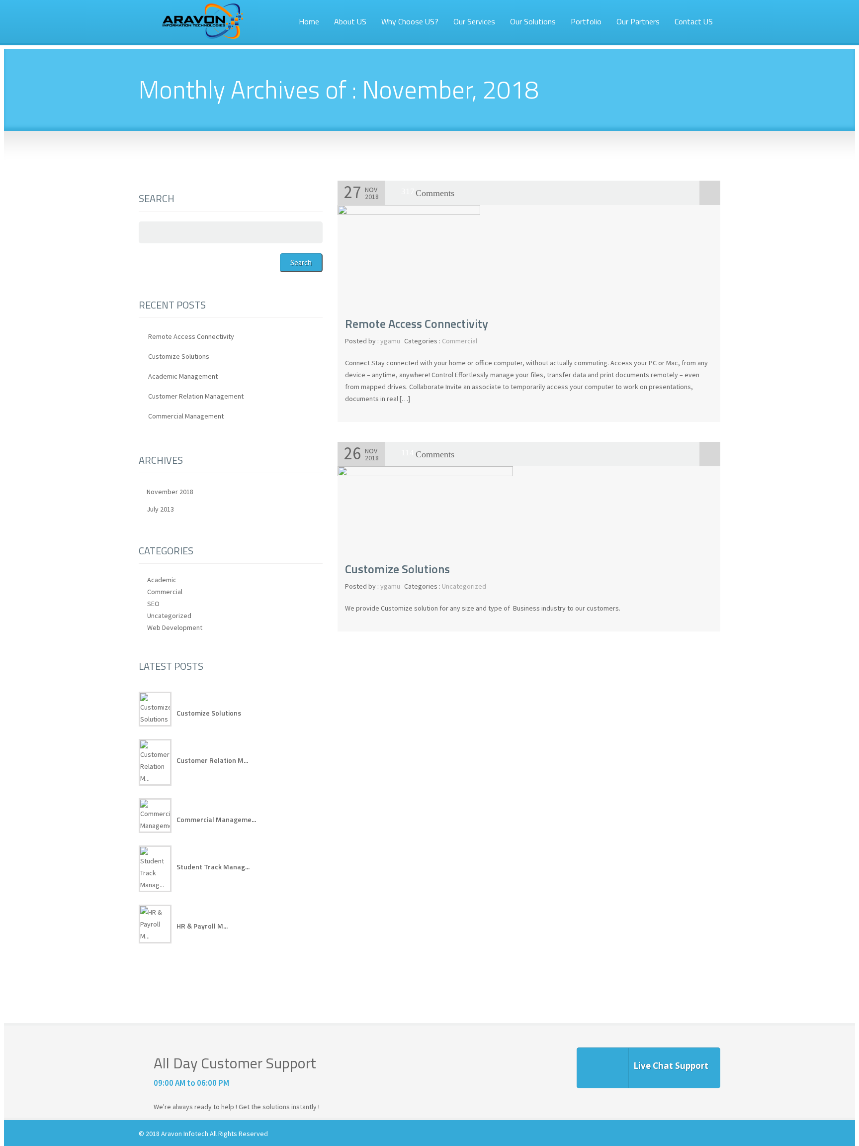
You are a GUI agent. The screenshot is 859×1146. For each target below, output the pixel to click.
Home (309, 21)
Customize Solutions (397, 569)
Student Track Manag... (213, 866)
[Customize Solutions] (425, 473)
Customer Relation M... (212, 760)
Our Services (474, 21)
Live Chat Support (670, 1065)
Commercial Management (186, 416)
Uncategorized (464, 586)
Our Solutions (533, 21)
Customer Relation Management (196, 396)
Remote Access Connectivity (416, 323)
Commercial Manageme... (216, 819)
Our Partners (638, 21)
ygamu (390, 340)
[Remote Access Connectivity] (409, 212)
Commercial (459, 340)
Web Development (174, 627)
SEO (153, 603)
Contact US (694, 21)
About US (350, 21)
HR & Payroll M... (202, 926)
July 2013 (160, 509)
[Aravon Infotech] (202, 23)
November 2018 (170, 491)
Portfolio (586, 21)
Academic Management (183, 376)
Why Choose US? (409, 21)
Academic (161, 579)
